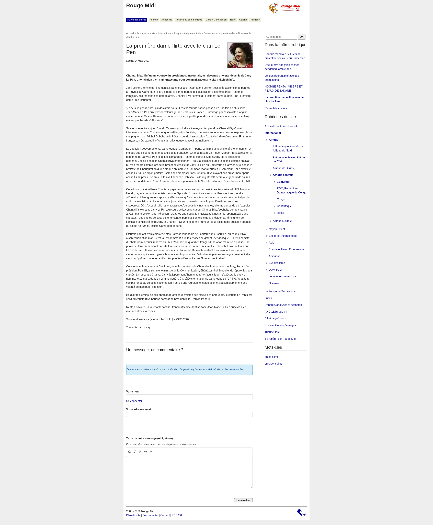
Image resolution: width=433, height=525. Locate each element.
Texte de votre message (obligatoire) (149, 438)
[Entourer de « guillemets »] (151, 451)
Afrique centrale (192, 33)
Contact (165, 515)
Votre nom (132, 391)
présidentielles (273, 363)
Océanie (274, 283)
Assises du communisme (189, 19)
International (164, 33)
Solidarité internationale (283, 235)
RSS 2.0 (177, 515)
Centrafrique (284, 206)
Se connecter (134, 401)
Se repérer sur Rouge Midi (280, 338)
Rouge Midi (141, 5)
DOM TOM (275, 269)
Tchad (280, 212)
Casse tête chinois (276, 108)
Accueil (130, 33)
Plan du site (133, 515)
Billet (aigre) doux (275, 318)
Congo (281, 199)
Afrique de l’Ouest (283, 168)
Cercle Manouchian (216, 19)
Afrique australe (282, 221)
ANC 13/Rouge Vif (276, 311)
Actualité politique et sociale (281, 126)
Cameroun (209, 33)
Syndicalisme (277, 262)
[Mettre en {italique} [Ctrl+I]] (135, 451)
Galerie (243, 19)
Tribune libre (272, 332)
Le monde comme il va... (283, 276)
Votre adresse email (138, 409)
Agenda (154, 19)
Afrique (177, 33)
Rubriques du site (136, 19)
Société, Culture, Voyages (280, 325)
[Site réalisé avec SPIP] (302, 513)
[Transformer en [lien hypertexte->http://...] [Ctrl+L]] (140, 451)
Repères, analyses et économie (284, 304)
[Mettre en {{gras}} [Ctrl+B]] (129, 451)
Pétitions (255, 19)
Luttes (268, 298)
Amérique (274, 256)
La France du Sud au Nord (281, 291)
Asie (271, 242)
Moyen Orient (277, 229)
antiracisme (272, 356)
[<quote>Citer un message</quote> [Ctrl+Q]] (145, 451)
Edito (233, 19)
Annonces (167, 19)
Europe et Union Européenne (286, 249)
